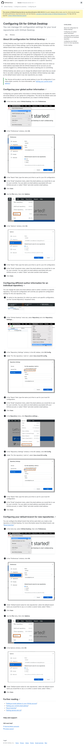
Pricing (32, 743)
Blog (46, 743)
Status (27, 743)
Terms (17, 743)
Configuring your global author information (23, 89)
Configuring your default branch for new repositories (28, 517)
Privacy (22, 743)
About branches (9, 525)
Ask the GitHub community (12, 726)
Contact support (9, 728)
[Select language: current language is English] (81, 2)
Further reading (10, 699)
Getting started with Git (13, 710)
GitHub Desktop (8, 6)
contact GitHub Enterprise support (17, 15)
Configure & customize (20, 6)
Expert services (39, 743)
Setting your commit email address (17, 706)
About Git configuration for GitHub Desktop (24, 39)
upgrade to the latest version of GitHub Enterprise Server (51, 14)
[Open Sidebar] (2, 6)
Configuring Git (32, 6)
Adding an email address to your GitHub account (21, 703)
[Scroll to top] (80, 745)
